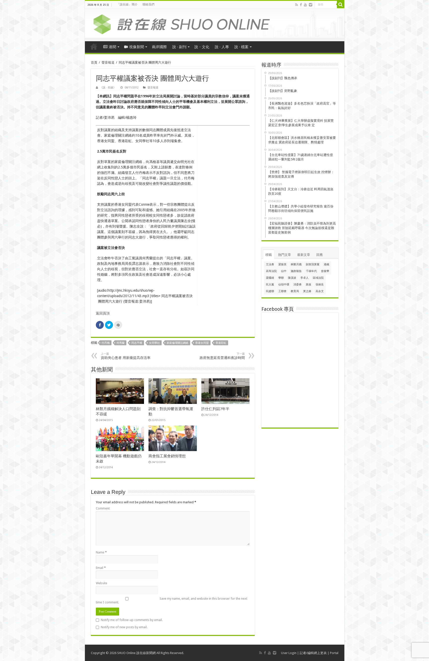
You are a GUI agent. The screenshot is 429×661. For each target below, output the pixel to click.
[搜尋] (340, 4)
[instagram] (310, 5)
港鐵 (326, 264)
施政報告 (296, 271)
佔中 (283, 271)
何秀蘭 (120, 343)
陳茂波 (292, 277)
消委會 (297, 284)
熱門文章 (284, 255)
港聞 (112, 47)
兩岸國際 (159, 47)
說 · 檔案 (241, 47)
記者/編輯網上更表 (313, 653)
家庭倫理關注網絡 (177, 343)
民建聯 (270, 291)
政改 (308, 284)
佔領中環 (283, 284)
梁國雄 (270, 277)
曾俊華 (325, 271)
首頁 (93, 46)
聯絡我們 (148, 4)
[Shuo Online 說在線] (215, 23)
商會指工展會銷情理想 (167, 456)
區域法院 (318, 277)
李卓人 (304, 277)
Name (101, 552)
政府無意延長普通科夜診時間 (222, 356)
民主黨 (270, 284)
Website (101, 583)
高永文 (320, 291)
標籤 (268, 255)
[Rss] (296, 5)
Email (101, 568)
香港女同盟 (202, 343)
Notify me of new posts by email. (124, 627)
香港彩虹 (220, 343)
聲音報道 (108, 62)
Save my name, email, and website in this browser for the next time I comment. (171, 600)
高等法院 (271, 271)
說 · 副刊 (179, 47)
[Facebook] (300, 5)
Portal (334, 653)
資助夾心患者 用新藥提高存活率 (125, 356)
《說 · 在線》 (108, 87)
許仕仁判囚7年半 (215, 409)
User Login (288, 653)
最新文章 (303, 255)
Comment (103, 508)
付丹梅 (106, 343)
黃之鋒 (307, 291)
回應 (319, 255)
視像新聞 (136, 47)
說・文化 (201, 47)
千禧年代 (311, 271)
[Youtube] (305, 5)
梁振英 (282, 264)
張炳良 (320, 284)
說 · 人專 (222, 47)
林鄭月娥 (296, 264)
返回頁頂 (103, 313)
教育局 (295, 291)
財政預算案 (313, 264)
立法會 (270, 264)
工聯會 (282, 291)
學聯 (281, 277)
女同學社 (154, 343)
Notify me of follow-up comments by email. (132, 620)
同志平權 (136, 343)
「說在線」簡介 (127, 4)
